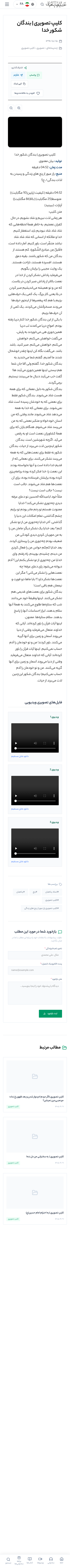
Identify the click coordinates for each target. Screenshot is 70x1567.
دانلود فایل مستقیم (20, 756)
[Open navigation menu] (7, 4)
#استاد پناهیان (52, 892)
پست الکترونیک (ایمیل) (51, 964)
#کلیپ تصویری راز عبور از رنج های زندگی (41, 908)
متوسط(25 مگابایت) (48, 199)
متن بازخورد (56, 979)
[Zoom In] (19, 108)
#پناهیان (20, 892)
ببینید (49, 205)
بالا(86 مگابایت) (24, 199)
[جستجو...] (42, 4)
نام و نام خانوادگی (53, 948)
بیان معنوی (46, 161)
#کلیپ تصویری (52, 900)
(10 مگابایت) (19, 193)
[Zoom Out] (11, 108)
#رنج (35, 892)
